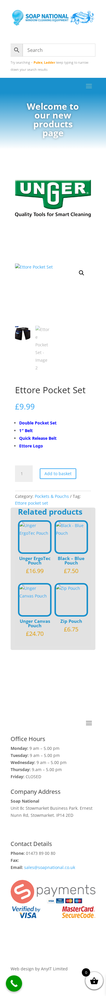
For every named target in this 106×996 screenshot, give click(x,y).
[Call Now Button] (14, 983)
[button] (81, 273)
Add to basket (58, 473)
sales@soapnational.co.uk (49, 867)
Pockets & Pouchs (52, 496)
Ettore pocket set (31, 503)
